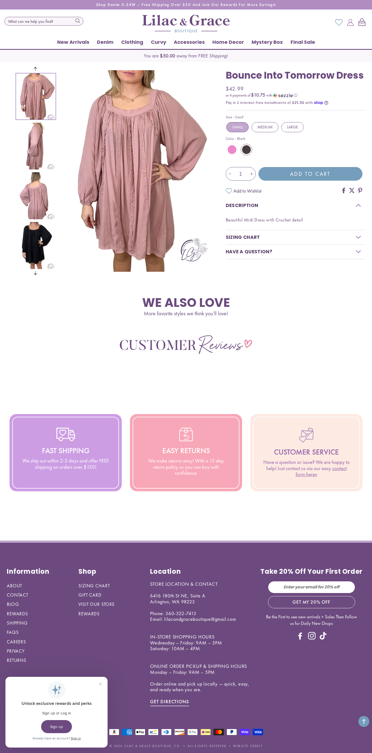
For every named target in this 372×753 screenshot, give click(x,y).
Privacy (16, 651)
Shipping (17, 623)
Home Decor (228, 42)
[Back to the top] (363, 721)
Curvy (158, 42)
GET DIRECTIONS (169, 701)
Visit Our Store (96, 604)
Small (237, 127)
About (14, 586)
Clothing (132, 42)
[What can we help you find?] (78, 21)
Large (292, 127)
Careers (16, 642)
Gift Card (90, 595)
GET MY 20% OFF (311, 602)
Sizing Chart (94, 586)
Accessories (189, 42)
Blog (13, 604)
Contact (17, 595)
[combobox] (43, 21)
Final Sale (303, 42)
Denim (105, 42)
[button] (363, 23)
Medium (265, 127)
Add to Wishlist (247, 191)
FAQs (13, 632)
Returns (16, 660)
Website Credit (248, 746)
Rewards (17, 614)
